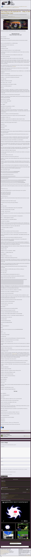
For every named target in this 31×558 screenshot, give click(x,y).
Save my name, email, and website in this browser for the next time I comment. (14, 469)
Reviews (4, 9)
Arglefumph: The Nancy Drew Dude (4, 550)
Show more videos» (27, 540)
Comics (25, 9)
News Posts (10, 9)
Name (2, 458)
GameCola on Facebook (14, 543)
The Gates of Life (11, 17)
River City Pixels (2, 553)
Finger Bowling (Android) (11, 496)
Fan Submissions (18, 9)
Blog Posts (14, 9)
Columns (7, 9)
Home (1, 9)
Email (2, 461)
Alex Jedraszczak (28, 555)
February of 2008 (14, 353)
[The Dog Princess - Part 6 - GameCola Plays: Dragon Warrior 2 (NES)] (23, 535)
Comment (2, 446)
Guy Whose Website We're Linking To (4, 551)
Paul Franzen (6, 16)
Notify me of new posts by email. (6, 474)
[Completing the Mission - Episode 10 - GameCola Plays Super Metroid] (8, 527)
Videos (27, 9)
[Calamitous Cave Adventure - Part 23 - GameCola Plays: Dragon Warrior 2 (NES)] (8, 535)
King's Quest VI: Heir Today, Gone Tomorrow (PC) (11, 488)
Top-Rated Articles (3, 485)
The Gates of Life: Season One (16, 17)
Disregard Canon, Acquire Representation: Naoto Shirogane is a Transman (15, 498)
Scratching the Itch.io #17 (9, 497)
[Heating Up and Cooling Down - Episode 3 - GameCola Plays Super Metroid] (23, 527)
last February (14, 66)
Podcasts (22, 9)
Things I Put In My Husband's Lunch (4, 552)
